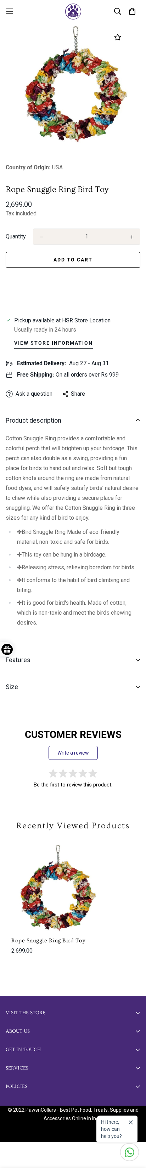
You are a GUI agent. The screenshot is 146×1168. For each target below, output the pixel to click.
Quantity (16, 236)
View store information (53, 343)
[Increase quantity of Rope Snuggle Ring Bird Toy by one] (132, 237)
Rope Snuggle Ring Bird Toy (48, 940)
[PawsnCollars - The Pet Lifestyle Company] (73, 11)
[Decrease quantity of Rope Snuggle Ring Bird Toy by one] (41, 237)
